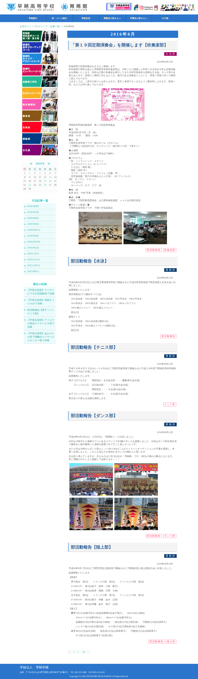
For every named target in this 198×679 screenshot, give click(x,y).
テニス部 (169, 404)
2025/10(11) (33, 265)
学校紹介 (33, 18)
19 (45, 181)
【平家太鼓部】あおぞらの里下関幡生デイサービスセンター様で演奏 (40, 337)
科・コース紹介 (59, 18)
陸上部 (171, 641)
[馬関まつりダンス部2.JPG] (136, 495)
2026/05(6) (33, 224)
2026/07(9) (33, 212)
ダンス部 (169, 536)
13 (50, 177)
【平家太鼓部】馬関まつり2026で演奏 (40, 302)
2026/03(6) (33, 235)
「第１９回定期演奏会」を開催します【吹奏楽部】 (119, 45)
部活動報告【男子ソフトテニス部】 (40, 312)
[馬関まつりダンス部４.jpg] (136, 530)
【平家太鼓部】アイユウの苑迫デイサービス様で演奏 (40, 323)
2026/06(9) (33, 218)
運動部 (171, 270)
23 (29, 185)
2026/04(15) (33, 229)
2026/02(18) (33, 241)
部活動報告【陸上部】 (92, 547)
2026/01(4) (33, 247)
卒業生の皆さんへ (138, 18)
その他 (165, 18)
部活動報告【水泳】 (90, 261)
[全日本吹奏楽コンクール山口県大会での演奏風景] (100, 244)
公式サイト (25, 26)
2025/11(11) (33, 259)
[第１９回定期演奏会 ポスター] (122, 121)
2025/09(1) (33, 271)
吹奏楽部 (169, 250)
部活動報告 (154, 250)
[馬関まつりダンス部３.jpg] (91, 530)
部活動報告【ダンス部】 (94, 415)
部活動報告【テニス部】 (94, 347)
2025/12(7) (33, 253)
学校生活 (85, 18)
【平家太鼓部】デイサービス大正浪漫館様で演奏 (40, 292)
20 (50, 181)
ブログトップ (41, 26)
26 (45, 185)
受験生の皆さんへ (112, 18)
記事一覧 (55, 26)
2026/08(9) (33, 206)
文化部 (171, 54)
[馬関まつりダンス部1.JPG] (91, 495)
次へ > (85, 652)
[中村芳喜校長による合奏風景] (145, 244)
